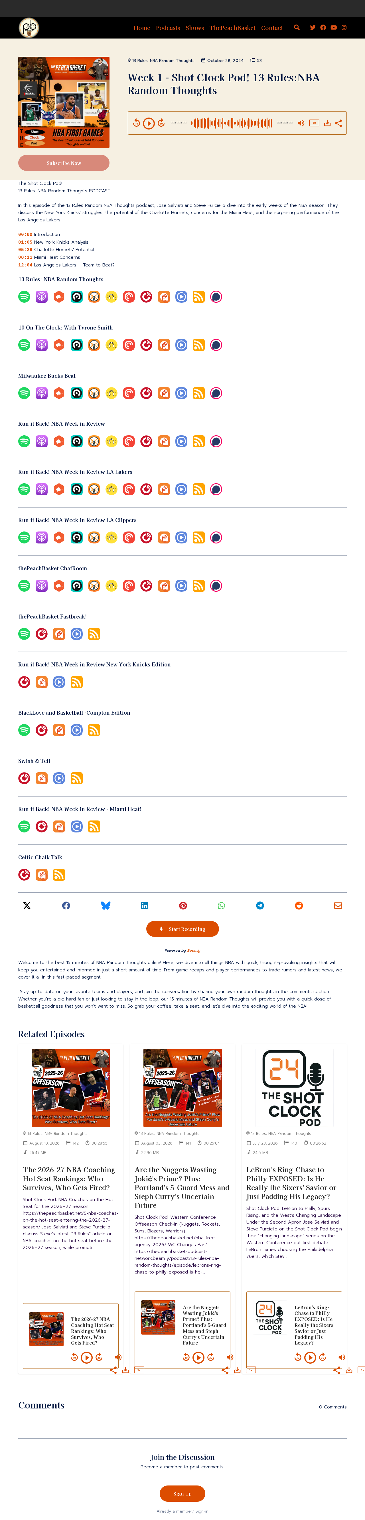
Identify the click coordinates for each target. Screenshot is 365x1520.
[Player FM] (146, 301)
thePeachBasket (233, 27)
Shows (195, 27)
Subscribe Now (64, 162)
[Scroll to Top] (351, 1483)
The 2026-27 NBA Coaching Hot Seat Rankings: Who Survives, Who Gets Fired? (69, 1178)
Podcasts (168, 27)
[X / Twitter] (27, 907)
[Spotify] (24, 301)
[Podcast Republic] (181, 301)
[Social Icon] (313, 28)
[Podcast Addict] (164, 301)
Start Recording (186, 928)
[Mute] (301, 123)
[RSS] (199, 301)
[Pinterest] (183, 907)
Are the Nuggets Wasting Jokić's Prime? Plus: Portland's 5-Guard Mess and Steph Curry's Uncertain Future (182, 1187)
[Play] (149, 123)
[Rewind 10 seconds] (136, 123)
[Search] (297, 28)
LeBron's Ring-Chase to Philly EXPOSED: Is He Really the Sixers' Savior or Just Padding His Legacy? (291, 1182)
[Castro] (77, 301)
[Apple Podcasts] (42, 301)
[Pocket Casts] (129, 301)
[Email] (338, 907)
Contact (272, 27)
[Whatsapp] (221, 907)
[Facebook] (66, 907)
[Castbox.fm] (59, 301)
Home (142, 27)
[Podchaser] (216, 301)
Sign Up (182, 1493)
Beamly (193, 950)
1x (314, 122)
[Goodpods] (111, 301)
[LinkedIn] (144, 907)
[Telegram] (260, 907)
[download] (327, 123)
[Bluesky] (105, 907)
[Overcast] (94, 301)
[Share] (338, 122)
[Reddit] (299, 907)
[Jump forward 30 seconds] (161, 123)
